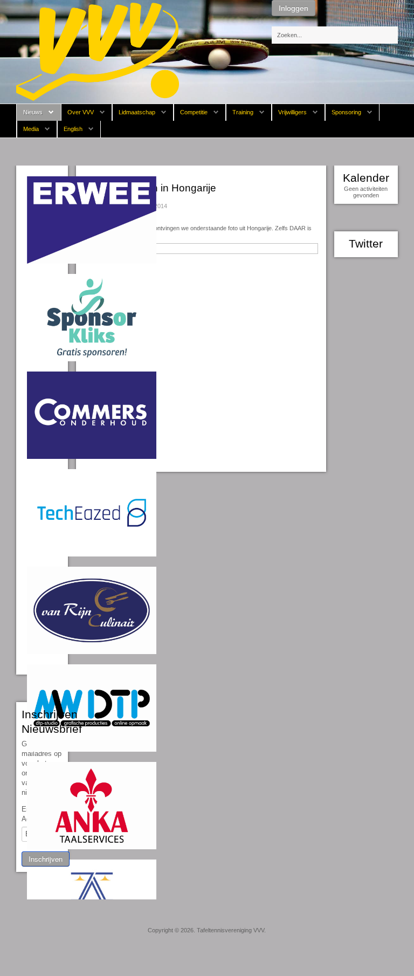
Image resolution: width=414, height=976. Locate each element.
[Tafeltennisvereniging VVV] (97, 51)
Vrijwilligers (292, 112)
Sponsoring (346, 112)
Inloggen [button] (293, 8)
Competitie (194, 112)
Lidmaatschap (137, 112)
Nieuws (33, 112)
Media (31, 129)
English (73, 129)
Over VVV (80, 112)
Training (242, 112)
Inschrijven (46, 859)
